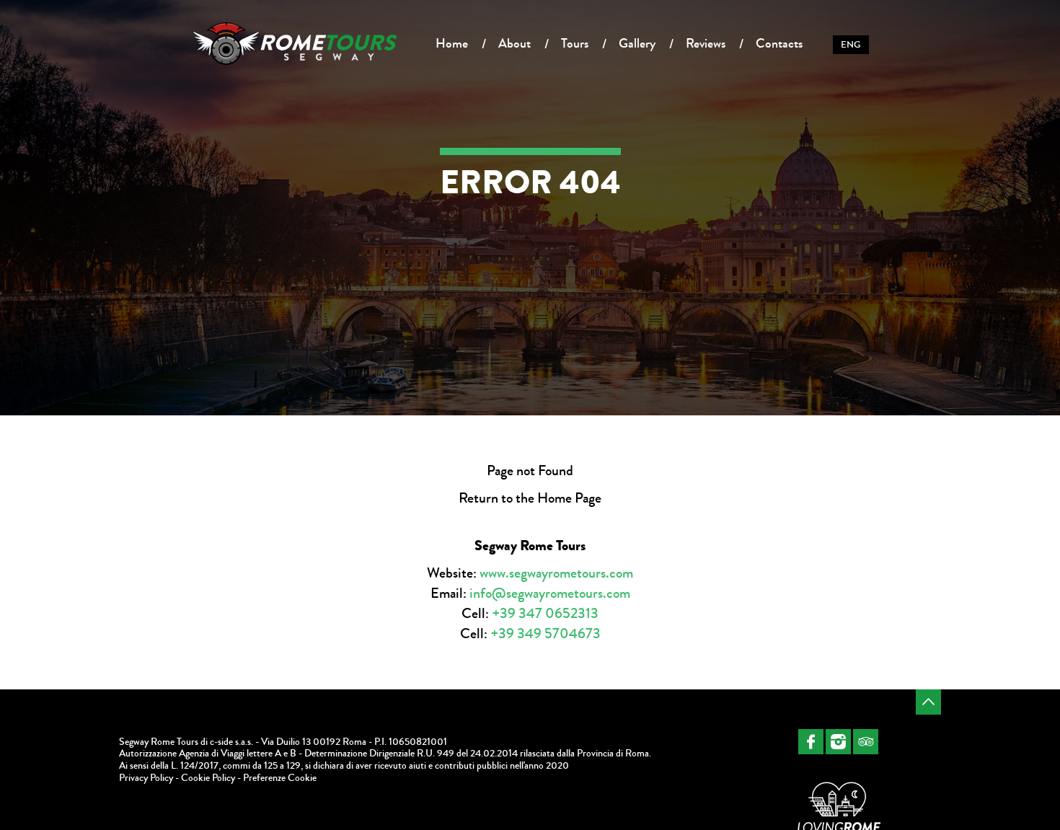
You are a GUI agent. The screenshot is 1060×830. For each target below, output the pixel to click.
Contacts (779, 43)
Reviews (705, 43)
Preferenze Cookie (280, 778)
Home (452, 43)
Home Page (569, 497)
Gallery (637, 43)
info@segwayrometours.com (549, 593)
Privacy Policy (146, 778)
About (514, 43)
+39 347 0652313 (545, 613)
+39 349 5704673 (545, 633)
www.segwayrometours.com (556, 572)
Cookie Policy (208, 778)
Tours (574, 43)
